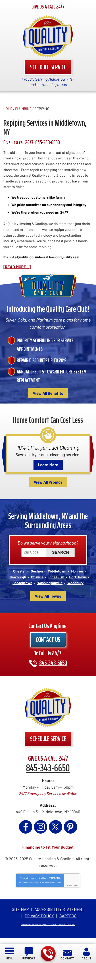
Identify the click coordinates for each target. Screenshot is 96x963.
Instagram (40, 827)
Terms (75, 885)
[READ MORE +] (17, 266)
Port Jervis (78, 577)
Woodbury (75, 583)
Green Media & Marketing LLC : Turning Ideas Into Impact (48, 924)
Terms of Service (51, 882)
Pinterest (70, 827)
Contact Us (48, 639)
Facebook (25, 827)
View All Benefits (48, 393)
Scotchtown (22, 583)
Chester (19, 571)
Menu (10, 958)
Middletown (57, 571)
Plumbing (23, 108)
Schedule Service (48, 67)
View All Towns (48, 596)
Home (8, 108)
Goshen (37, 571)
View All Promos (48, 482)
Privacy (69, 885)
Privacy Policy (35, 882)
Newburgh (17, 577)
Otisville (37, 577)
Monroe (77, 571)
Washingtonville (50, 583)
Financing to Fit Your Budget (48, 847)
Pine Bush (56, 577)
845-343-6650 (48, 953)
